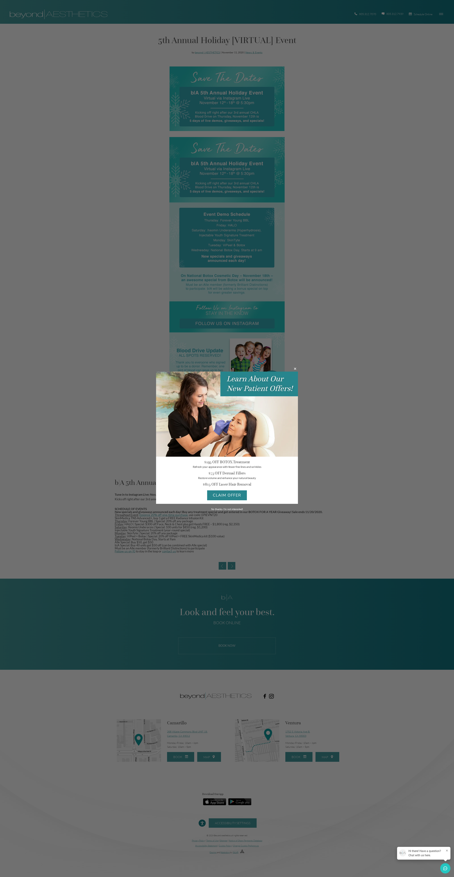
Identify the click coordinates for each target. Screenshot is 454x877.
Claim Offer (227, 495)
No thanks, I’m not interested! (227, 509)
